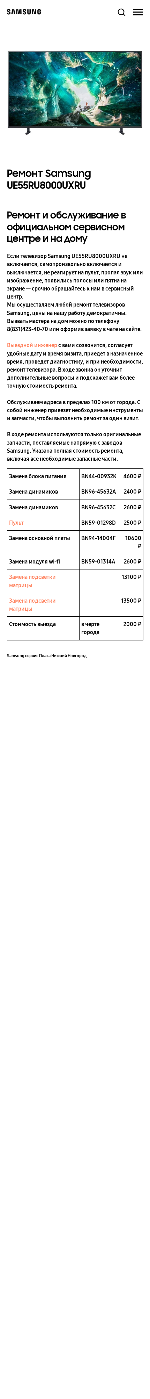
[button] (121, 12)
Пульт (16, 522)
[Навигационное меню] (138, 12)
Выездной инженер (32, 345)
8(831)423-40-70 (27, 329)
